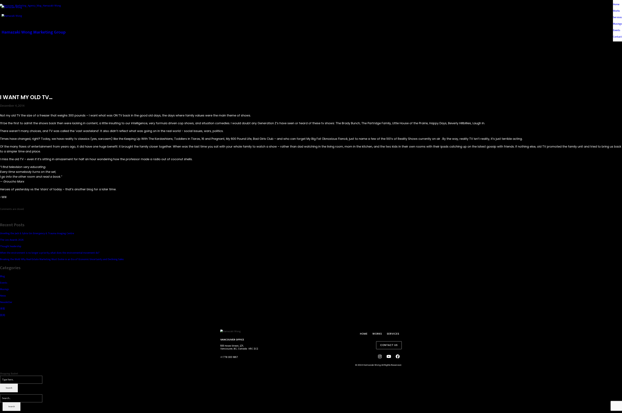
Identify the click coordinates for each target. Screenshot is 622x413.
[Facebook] (398, 356)
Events (3, 283)
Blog (2, 276)
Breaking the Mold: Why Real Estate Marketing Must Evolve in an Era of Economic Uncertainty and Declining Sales (62, 259)
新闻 (2, 315)
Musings (4, 289)
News (3, 296)
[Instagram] (380, 356)
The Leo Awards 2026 (12, 240)
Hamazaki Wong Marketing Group (34, 32)
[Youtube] (389, 356)
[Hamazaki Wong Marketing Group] (311, 10)
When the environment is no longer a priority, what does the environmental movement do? (49, 253)
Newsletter (6, 302)
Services (393, 333)
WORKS (377, 333)
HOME (364, 333)
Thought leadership (10, 246)
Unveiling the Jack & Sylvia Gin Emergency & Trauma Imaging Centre (37, 233)
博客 (2, 309)
